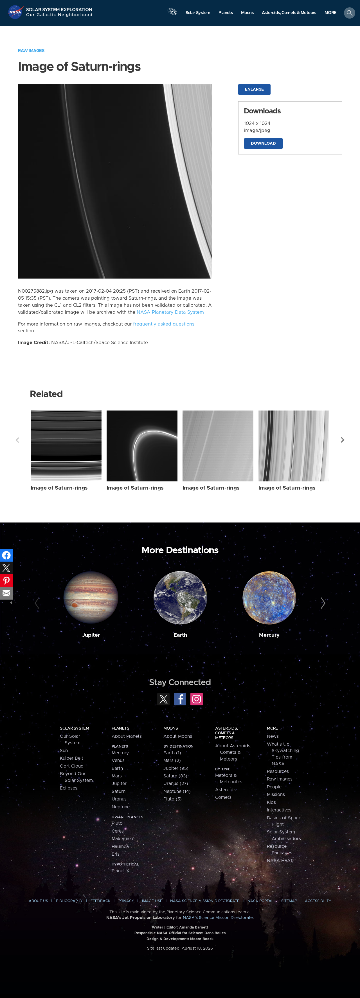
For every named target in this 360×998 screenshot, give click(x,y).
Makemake (123, 838)
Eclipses (68, 788)
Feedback (100, 901)
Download (263, 143)
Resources (278, 771)
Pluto (117, 823)
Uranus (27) (175, 783)
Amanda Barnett (193, 927)
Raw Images (31, 51)
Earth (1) (172, 753)
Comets (223, 797)
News (273, 736)
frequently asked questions (163, 324)
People (274, 787)
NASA (16, 12)
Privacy (126, 901)
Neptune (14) (177, 791)
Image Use (152, 901)
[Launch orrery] (172, 14)
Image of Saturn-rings (59, 488)
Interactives (279, 810)
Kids (271, 802)
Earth (180, 635)
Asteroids (225, 790)
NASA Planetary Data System (170, 312)
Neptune (121, 807)
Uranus (119, 799)
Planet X (120, 871)
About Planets (127, 736)
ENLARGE (254, 89)
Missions (276, 794)
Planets (120, 728)
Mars (117, 776)
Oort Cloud (72, 766)
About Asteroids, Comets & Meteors (233, 752)
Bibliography (69, 901)
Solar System (74, 728)
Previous (17, 440)
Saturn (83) (175, 776)
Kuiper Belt (71, 758)
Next (343, 440)
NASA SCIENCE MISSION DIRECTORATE (204, 901)
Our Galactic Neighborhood (59, 16)
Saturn (118, 791)
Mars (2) (172, 760)
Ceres (118, 831)
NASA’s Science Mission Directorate (218, 918)
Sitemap (289, 901)
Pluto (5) (172, 799)
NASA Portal (260, 901)
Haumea (120, 846)
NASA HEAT (280, 860)
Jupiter (91, 635)
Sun (64, 750)
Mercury (269, 635)
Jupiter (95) (175, 768)
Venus (118, 760)
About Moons (177, 736)
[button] (330, 13)
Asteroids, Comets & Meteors (226, 733)
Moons (170, 728)
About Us (38, 901)
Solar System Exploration (59, 8)
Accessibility (318, 901)
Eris (116, 854)
